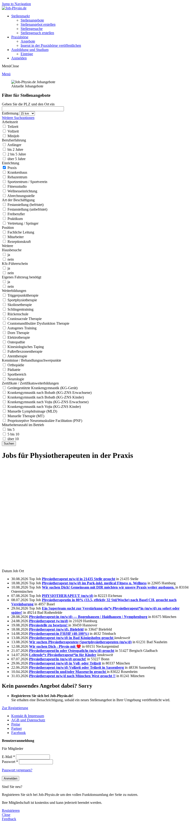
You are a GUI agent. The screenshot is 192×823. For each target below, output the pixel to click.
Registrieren (11, 810)
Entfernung (10, 113)
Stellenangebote (32, 20)
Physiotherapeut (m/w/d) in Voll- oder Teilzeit (65, 663)
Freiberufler (16, 214)
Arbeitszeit (10, 122)
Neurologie (15, 379)
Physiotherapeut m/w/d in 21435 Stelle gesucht (78, 579)
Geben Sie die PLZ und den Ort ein (28, 104)
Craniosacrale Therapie (24, 319)
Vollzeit (13, 131)
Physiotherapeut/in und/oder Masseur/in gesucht (68, 672)
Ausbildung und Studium (29, 50)
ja (8, 255)
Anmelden (19, 58)
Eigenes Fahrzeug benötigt (21, 277)
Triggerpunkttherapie (22, 295)
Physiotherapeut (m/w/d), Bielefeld (56, 629)
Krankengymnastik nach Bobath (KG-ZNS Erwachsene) (49, 393)
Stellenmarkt (20, 16)
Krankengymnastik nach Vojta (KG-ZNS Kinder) (44, 407)
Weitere (7, 246)
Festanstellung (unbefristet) (27, 209)
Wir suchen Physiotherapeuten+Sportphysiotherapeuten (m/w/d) (80, 642)
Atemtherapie (17, 356)
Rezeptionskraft (19, 242)
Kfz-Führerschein (15, 264)
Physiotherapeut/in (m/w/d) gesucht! (57, 659)
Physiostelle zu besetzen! (48, 625)
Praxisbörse (19, 37)
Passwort (10, 762)
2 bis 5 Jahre (16, 154)
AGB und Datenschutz (28, 720)
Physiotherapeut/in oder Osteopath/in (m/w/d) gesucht (71, 651)
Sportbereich (16, 374)
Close (6, 815)
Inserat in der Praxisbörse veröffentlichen (51, 45)
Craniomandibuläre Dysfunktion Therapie (38, 323)
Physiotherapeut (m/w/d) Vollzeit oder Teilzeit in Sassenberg (76, 667)
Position (8, 228)
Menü (6, 74)
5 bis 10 (13, 434)
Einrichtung (10, 163)
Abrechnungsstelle (21, 196)
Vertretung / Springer (22, 223)
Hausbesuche (12, 250)
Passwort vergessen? (17, 770)
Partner (16, 728)
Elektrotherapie (18, 337)
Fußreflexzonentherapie (24, 351)
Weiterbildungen (14, 291)
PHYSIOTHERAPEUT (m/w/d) (67, 596)
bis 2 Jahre (15, 149)
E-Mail (8, 757)
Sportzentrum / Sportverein (27, 182)
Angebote (28, 41)
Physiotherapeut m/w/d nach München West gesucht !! (72, 676)
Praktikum (15, 219)
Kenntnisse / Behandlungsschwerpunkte (31, 360)
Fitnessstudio (17, 186)
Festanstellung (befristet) (25, 205)
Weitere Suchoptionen (18, 118)
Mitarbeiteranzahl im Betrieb (23, 425)
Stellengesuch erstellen (37, 33)
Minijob (13, 136)
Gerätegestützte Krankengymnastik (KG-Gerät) (42, 388)
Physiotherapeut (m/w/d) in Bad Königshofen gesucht (71, 638)
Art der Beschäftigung (18, 200)
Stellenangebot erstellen (38, 24)
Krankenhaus (17, 172)
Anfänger (14, 145)
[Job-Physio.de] (14, 8)
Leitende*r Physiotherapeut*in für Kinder (62, 655)
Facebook (18, 733)
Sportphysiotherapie (22, 300)
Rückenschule (17, 314)
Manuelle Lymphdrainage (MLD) (32, 411)
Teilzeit (12, 127)
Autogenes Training (22, 328)
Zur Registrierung (15, 708)
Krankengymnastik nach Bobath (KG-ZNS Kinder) (45, 397)
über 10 (13, 439)
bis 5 (11, 429)
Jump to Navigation (16, 4)
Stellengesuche (32, 29)
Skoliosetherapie (19, 305)
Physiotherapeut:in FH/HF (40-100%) (59, 634)
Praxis (12, 168)
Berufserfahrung (14, 140)
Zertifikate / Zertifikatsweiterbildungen (30, 383)
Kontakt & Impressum (27, 716)
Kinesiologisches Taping (25, 347)
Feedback (9, 819)
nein (10, 259)
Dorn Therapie (18, 333)
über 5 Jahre (16, 159)
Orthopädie (15, 365)
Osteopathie (16, 342)
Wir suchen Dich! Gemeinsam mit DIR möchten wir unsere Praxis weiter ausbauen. (108, 587)
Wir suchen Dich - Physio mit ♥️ (55, 646)
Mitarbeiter (15, 237)
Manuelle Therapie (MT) (25, 416)
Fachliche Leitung (20, 232)
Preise (15, 724)
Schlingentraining (20, 309)
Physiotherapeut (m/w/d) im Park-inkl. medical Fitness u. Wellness (94, 583)
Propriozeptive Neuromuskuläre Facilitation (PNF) (44, 421)
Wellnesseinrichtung (22, 191)
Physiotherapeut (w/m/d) (48, 621)
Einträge (27, 54)
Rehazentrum (17, 177)
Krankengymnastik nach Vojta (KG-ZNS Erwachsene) (48, 402)
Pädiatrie (13, 370)
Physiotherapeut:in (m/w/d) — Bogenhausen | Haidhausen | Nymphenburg (88, 617)
